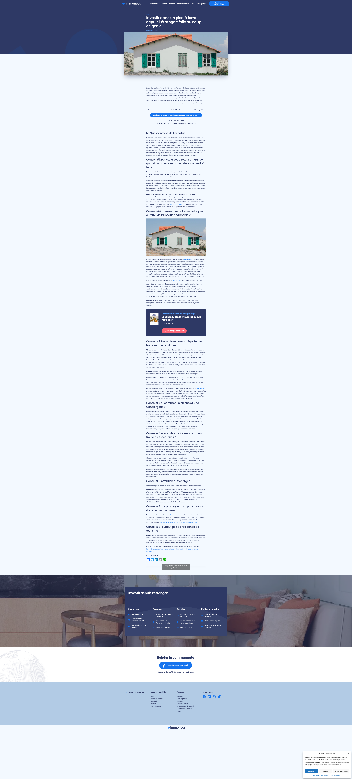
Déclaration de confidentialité (332, 775)
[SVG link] (131, 3)
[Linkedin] (209, 696)
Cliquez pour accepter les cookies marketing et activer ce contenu (176, 567)
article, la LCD (177, 280)
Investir (148, 14)
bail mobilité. (201, 389)
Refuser (325, 771)
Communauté (187, 259)
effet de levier (174, 515)
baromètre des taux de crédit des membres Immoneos (178, 522)
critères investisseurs (176, 204)
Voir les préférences (341, 771)
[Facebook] (204, 696)
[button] (348, 754)
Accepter (311, 771)
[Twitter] (219, 696)
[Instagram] (214, 696)
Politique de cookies (318, 775)
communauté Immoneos (154, 98)
